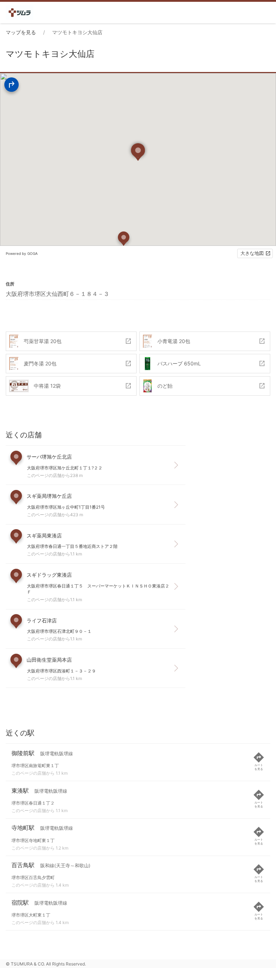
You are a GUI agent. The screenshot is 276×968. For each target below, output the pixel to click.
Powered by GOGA (22, 253)
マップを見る (21, 32)
